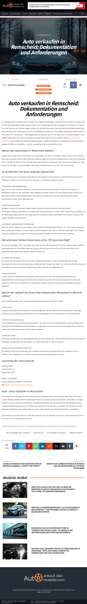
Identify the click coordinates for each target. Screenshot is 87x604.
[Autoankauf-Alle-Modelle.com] (43, 579)
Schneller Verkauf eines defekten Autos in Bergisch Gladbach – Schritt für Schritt (22, 465)
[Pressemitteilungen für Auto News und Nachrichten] (13, 6)
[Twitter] (22, 446)
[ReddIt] (49, 446)
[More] (80, 85)
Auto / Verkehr (43, 86)
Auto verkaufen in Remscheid (56, 433)
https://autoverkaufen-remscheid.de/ (19, 385)
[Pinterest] (29, 446)
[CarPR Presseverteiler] (5, 85)
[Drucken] (63, 446)
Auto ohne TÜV (38, 433)
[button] (83, 13)
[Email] (56, 446)
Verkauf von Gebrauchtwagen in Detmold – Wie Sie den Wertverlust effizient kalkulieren (65, 466)
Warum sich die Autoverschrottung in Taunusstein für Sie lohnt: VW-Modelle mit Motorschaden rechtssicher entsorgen (52, 530)
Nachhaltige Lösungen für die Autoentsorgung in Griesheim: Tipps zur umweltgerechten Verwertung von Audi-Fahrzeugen (55, 551)
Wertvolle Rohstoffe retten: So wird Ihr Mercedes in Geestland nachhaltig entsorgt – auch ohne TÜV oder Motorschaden (53, 489)
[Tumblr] (69, 446)
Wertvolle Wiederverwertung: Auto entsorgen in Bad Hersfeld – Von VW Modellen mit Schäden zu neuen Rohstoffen (55, 510)
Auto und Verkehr (43, 93)
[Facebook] (73, 85)
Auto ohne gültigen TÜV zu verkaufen (18, 433)
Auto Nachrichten (43, 89)
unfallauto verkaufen (75, 433)
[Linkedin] (42, 446)
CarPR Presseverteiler (16, 85)
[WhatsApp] (35, 446)
